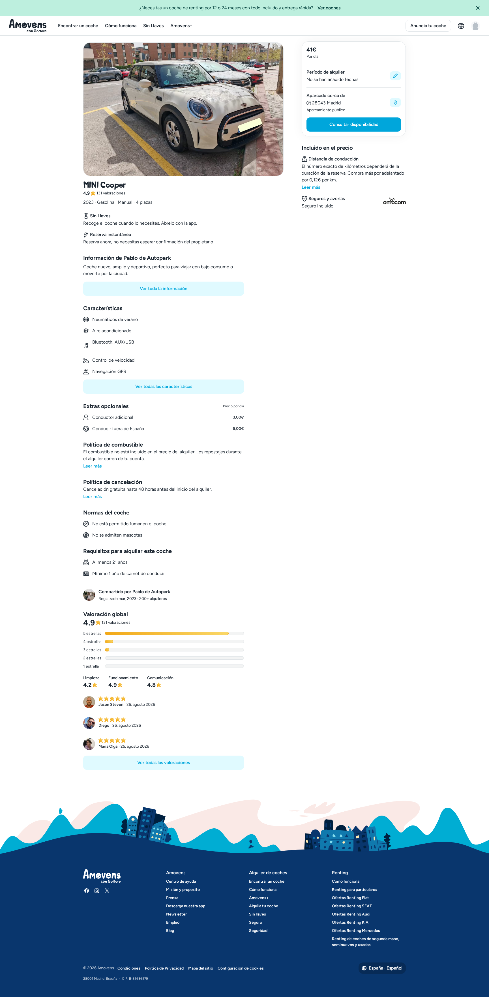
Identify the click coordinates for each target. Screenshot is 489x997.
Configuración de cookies (241, 968)
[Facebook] (86, 890)
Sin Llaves (153, 25)
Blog (170, 930)
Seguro (255, 922)
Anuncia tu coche (428, 25)
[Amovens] (28, 26)
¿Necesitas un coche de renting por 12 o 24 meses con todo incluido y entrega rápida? (240, 7)
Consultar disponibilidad (353, 124)
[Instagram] (96, 890)
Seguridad (258, 930)
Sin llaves (257, 914)
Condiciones (128, 968)
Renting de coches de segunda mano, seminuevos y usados (365, 941)
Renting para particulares (354, 889)
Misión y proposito (183, 889)
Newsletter (176, 914)
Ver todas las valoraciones (163, 762)
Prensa (172, 897)
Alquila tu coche (263, 906)
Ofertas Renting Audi (351, 914)
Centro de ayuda (181, 881)
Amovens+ (181, 25)
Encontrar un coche (78, 25)
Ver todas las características (163, 386)
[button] (480, 8)
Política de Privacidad (164, 968)
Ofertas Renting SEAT (352, 906)
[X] (107, 890)
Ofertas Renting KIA (350, 922)
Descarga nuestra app (185, 906)
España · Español (385, 968)
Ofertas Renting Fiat (350, 897)
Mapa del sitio (200, 968)
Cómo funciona (120, 25)
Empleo (172, 922)
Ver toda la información (163, 288)
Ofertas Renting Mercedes (356, 930)
